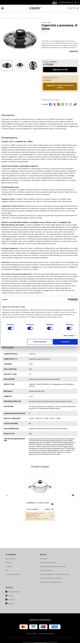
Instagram (11, 599)
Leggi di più (73, 51)
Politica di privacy (46, 570)
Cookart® (8, 18)
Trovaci (9, 588)
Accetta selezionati (39, 342)
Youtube (11, 596)
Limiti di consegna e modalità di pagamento (54, 574)
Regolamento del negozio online (50, 582)
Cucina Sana (16, 18)
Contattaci (9, 566)
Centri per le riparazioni (48, 562)
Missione (8, 562)
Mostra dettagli (69, 335)
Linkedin (11, 603)
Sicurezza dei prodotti (12, 574)
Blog (6, 570)
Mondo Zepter (10, 558)
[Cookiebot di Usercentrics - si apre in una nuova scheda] (69, 299)
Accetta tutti (65, 342)
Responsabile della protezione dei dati (52, 566)
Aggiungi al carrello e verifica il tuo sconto (60, 86)
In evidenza (10, 554)
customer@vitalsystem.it (40, 642)
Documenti (44, 558)
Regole (43, 554)
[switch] (30, 328)
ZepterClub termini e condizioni (50, 578)
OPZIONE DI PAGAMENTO (40, 620)
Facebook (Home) (14, 592)
